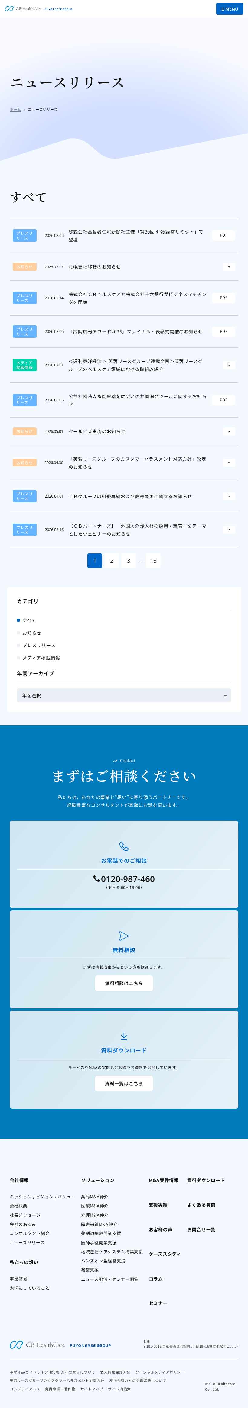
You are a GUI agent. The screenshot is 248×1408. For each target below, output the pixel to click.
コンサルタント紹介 (30, 1233)
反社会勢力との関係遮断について (137, 1380)
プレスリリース (38, 645)
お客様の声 (161, 1229)
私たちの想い (24, 1262)
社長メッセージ (25, 1215)
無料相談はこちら (124, 983)
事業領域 (19, 1279)
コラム (156, 1278)
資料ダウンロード (206, 1180)
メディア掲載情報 (41, 658)
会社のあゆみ (23, 1224)
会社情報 (19, 1180)
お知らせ (31, 633)
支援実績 (158, 1204)
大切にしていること (30, 1288)
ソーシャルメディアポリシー (160, 1371)
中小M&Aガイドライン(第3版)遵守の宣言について (52, 1371)
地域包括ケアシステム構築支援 (112, 1252)
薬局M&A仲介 (95, 1197)
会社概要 (19, 1206)
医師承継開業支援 (99, 1242)
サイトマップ (91, 1388)
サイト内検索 (119, 1388)
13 (153, 560)
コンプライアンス (25, 1388)
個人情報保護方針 (115, 1371)
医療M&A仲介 (95, 1206)
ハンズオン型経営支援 (103, 1261)
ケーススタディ (165, 1254)
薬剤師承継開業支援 (101, 1233)
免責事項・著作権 (60, 1388)
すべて (29, 620)
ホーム (15, 109)
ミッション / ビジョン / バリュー (42, 1197)
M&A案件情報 (164, 1180)
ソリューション (97, 1180)
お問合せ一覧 (201, 1229)
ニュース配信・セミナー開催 (110, 1279)
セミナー (158, 1303)
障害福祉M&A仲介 (99, 1224)
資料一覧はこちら (124, 1083)
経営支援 (90, 1270)
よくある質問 (201, 1204)
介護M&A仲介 (95, 1215)
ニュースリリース (27, 1242)
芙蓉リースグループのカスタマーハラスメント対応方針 (57, 1380)
